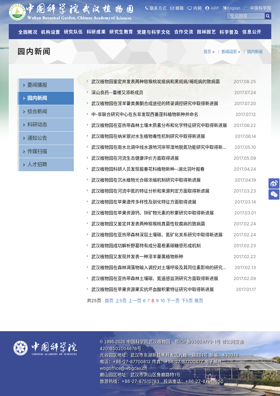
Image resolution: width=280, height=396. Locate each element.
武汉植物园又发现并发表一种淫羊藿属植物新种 (137, 256)
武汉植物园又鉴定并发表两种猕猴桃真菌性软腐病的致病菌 (148, 223)
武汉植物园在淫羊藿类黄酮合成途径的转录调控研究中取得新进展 (154, 103)
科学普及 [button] (229, 32)
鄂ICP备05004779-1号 (197, 341)
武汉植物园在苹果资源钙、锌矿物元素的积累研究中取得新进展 (152, 213)
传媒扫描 (37, 151)
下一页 (173, 300)
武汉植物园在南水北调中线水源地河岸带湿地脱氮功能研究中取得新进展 (160, 147)
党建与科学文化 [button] (154, 32)
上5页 (121, 300)
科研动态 (37, 124)
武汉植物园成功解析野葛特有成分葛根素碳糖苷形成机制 (146, 245)
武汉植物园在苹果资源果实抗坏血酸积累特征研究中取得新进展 (152, 289)
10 (162, 300)
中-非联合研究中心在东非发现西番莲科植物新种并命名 (144, 114)
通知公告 (37, 138)
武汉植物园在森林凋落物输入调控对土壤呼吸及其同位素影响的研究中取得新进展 (160, 267)
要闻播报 (37, 85)
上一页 (134, 300)
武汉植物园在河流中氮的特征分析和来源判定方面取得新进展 (150, 191)
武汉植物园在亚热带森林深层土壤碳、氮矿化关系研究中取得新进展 (157, 234)
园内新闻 (254, 51)
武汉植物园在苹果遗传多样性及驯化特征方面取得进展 (143, 202)
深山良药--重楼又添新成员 (117, 92)
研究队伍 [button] (73, 31)
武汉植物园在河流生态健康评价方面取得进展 (135, 158)
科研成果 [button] (96, 31)
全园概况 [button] (27, 32)
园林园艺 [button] (206, 31)
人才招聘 (37, 164)
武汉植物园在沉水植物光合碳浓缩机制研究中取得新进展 (146, 180)
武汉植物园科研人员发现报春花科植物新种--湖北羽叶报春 (148, 169)
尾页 (198, 300)
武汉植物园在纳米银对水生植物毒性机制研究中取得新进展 (148, 136)
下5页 (187, 300)
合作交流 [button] (183, 31)
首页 (207, 51)
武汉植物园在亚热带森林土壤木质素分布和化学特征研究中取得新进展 (159, 125)
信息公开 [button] (251, 31)
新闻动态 (229, 51)
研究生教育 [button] (121, 31)
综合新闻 (37, 111)
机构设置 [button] (50, 32)
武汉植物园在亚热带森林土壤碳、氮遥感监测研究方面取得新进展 (154, 278)
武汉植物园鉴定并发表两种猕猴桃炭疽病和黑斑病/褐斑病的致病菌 (155, 81)
